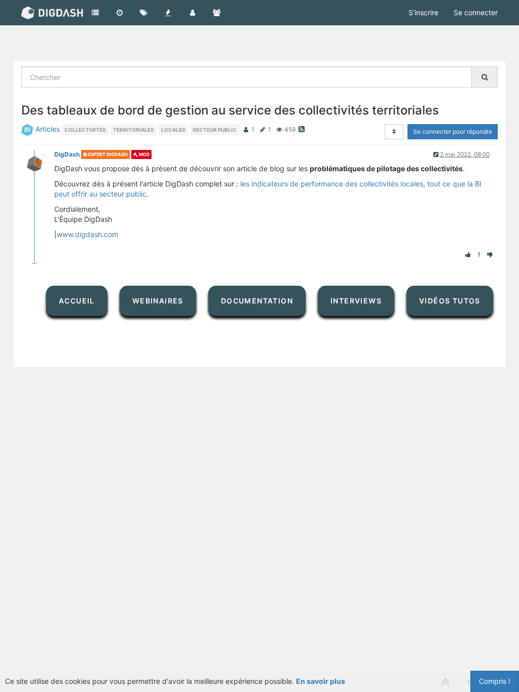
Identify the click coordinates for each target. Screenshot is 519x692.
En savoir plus (320, 681)
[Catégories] (95, 12)
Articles (47, 129)
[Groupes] (217, 12)
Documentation (257, 300)
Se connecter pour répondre (452, 131)
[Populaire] (168, 12)
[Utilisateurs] (192, 12)
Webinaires (157, 300)
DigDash (67, 154)
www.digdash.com (87, 234)
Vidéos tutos (449, 300)
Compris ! (494, 681)
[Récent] (119, 12)
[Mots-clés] (144, 12)
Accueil (77, 300)
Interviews (356, 300)
